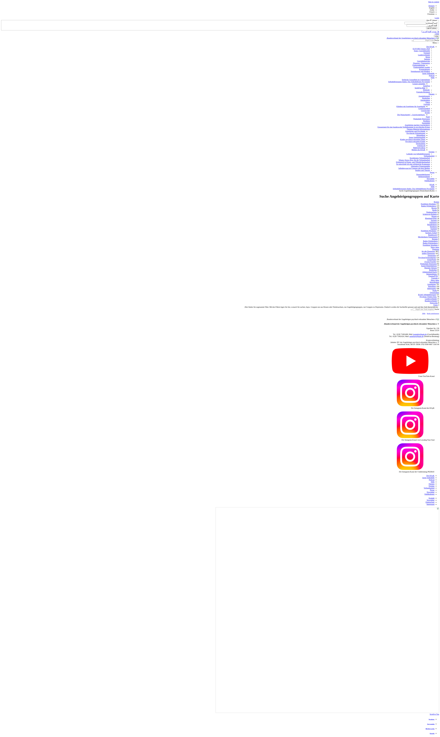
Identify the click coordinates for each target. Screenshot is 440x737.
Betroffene (432, 286)
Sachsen (434, 220)
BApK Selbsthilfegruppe (427, 295)
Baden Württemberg (430, 241)
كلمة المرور (432, 25)
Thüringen (433, 222)
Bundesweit (432, 235)
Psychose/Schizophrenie (427, 258)
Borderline (433, 270)
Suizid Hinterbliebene (429, 266)
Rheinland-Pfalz (431, 218)
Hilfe (432, 187)
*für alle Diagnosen (430, 251)
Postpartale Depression (428, 264)
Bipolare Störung (430, 268)
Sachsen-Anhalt (431, 233)
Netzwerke (434, 303)
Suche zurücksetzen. (430, 313)
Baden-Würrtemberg (430, 243)
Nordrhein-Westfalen (428, 204)
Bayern (434, 208)
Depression (432, 255)
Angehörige (431, 284)
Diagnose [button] (435, 249)
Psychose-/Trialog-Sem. (428, 297)
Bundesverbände (431, 301)
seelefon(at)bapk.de (416, 336)
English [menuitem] (431, 8)
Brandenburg (432, 225)
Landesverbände (431, 299)
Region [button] (436, 202)
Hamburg (433, 227)
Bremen (435, 239)
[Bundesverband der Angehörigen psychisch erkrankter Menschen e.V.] (412, 38)
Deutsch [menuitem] (431, 6)
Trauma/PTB (433, 276)
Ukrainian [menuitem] (430, 14)
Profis (435, 291)
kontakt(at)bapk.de (420, 334)
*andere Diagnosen (430, 253)
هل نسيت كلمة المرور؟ (430, 32)
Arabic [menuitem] (432, 10)
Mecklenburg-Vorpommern (428, 237)
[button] (437, 18)
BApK (432, 185)
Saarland (433, 229)
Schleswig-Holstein (430, 214)
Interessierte (431, 288)
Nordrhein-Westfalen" (429, 231)
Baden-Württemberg (428, 206)
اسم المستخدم (431, 23)
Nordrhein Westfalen (430, 245)
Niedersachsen (431, 212)
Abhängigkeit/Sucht (429, 272)
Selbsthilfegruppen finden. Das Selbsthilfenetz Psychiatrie (413, 189)
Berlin (434, 210)
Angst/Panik (431, 260)
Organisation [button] (434, 293)
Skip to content (433, 2)
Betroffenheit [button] (434, 282)
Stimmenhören (431, 274)
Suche (437, 40)
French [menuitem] (431, 12)
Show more (435, 247)
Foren (435, 305)
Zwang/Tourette (430, 262)
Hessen (434, 216)
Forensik (434, 278)
